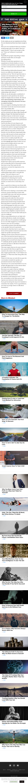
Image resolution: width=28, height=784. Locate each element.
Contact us (14, 769)
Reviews (9, 769)
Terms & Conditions (14, 770)
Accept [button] (21, 781)
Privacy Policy (22, 769)
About (4, 769)
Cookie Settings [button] (13, 781)
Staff (4, 317)
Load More (14, 754)
